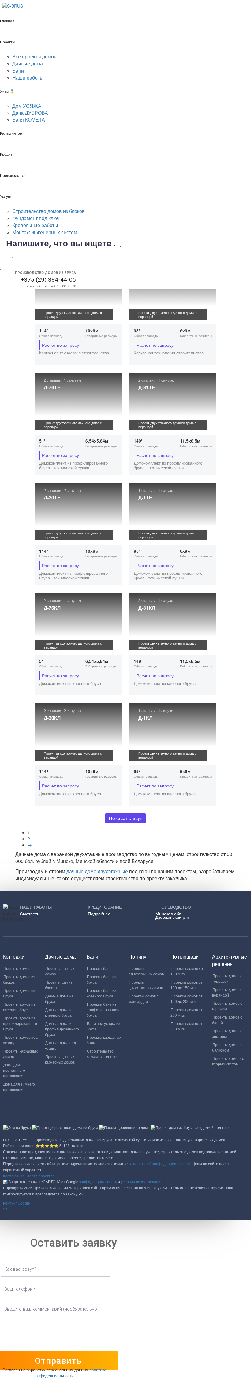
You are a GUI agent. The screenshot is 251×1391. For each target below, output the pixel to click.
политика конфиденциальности (70, 1372)
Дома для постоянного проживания (14, 1070)
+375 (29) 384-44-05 (48, 279)
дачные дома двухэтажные (97, 871)
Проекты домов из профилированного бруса (20, 1023)
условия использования (142, 1182)
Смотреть (29, 913)
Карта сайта (13, 1176)
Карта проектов (40, 1176)
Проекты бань (99, 969)
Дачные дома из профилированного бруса (62, 1029)
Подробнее (99, 913)
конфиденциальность (98, 1182)
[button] (125, 1207)
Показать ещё (125, 818)
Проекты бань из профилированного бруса (104, 1010)
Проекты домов (16, 969)
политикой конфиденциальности (161, 1164)
